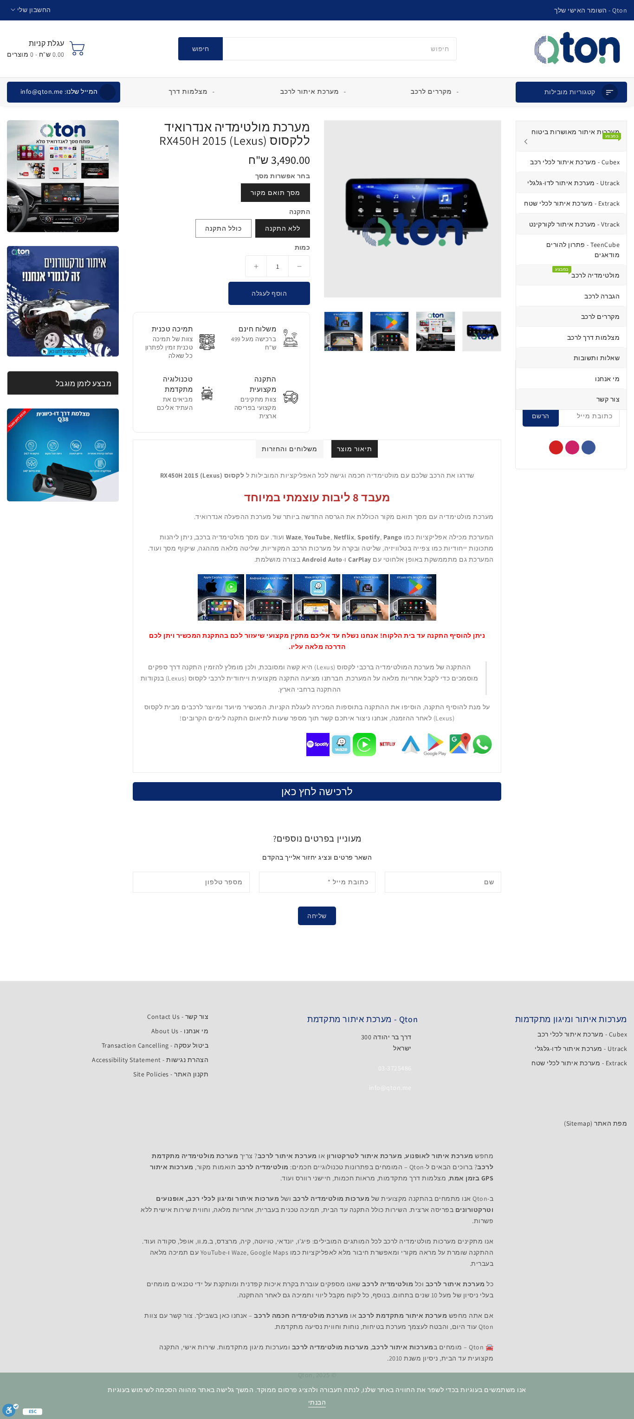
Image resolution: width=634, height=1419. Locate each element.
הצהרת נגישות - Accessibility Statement (150, 1060)
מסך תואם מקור (275, 192)
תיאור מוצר (354, 449)
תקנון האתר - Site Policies (170, 1074)
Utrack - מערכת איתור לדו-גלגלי (581, 1048)
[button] (31, 10)
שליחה (317, 916)
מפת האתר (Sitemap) (595, 1123)
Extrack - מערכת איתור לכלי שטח (579, 1063)
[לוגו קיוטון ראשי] (577, 49)
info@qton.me (59, 91)
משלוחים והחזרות (289, 449)
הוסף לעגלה (269, 293)
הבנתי (317, 1402)
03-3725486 (395, 1068)
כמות (302, 247)
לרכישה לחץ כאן (317, 791)
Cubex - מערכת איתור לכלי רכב (582, 1034)
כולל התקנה (223, 228)
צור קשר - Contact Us (177, 1016)
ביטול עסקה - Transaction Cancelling (155, 1045)
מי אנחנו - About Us (180, 1031)
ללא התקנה (282, 228)
